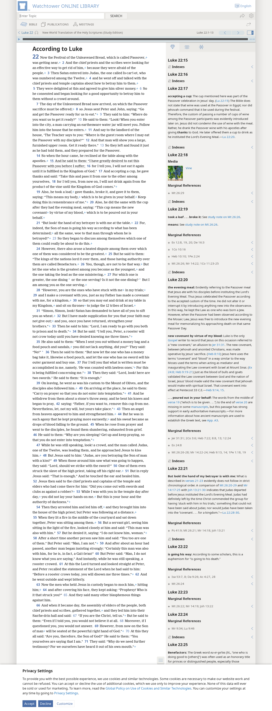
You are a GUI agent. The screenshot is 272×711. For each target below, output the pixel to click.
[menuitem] (251, 16)
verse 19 (174, 402)
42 (58, 404)
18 (54, 181)
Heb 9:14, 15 (215, 390)
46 (35, 435)
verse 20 (241, 402)
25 (111, 254)
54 (38, 507)
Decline (45, 703)
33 (54, 326)
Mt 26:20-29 (228, 485)
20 (92, 202)
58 (35, 538)
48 (45, 455)
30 (75, 300)
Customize (65, 703)
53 (78, 491)
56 (100, 522)
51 (127, 471)
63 (38, 584)
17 (101, 171)
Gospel (172, 340)
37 (79, 362)
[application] (136, 39)
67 (75, 615)
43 (119, 409)
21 (38, 223)
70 (128, 631)
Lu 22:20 (228, 137)
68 (122, 621)
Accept (29, 703)
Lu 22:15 (222, 101)
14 (38, 155)
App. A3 (212, 420)
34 (75, 331)
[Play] (19, 39)
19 (38, 192)
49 (55, 460)
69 (97, 626)
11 (90, 130)
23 (55, 238)
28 (38, 290)
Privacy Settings (66, 693)
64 (45, 590)
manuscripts (199, 407)
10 (80, 119)
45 (92, 424)
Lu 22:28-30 (230, 512)
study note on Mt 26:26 (224, 217)
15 (52, 161)
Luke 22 (27, 32)
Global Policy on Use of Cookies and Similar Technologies (148, 688)
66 (38, 605)
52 (35, 481)
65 (66, 595)
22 (137, 223)
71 (87, 641)
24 (38, 248)
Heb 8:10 (214, 354)
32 (59, 316)
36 (48, 352)
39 (38, 383)
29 (35, 295)
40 (81, 388)
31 (38, 310)
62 (137, 574)
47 (38, 445)
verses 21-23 (194, 481)
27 (110, 274)
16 (89, 166)
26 (83, 264)
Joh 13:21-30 (197, 490)
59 (102, 543)
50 (115, 466)
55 (35, 517)
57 (59, 533)
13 (102, 145)
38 (89, 373)
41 (130, 393)
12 (88, 140)
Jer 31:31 (218, 345)
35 (38, 341)
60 (97, 553)
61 (61, 564)
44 (120, 414)
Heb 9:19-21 (184, 372)
